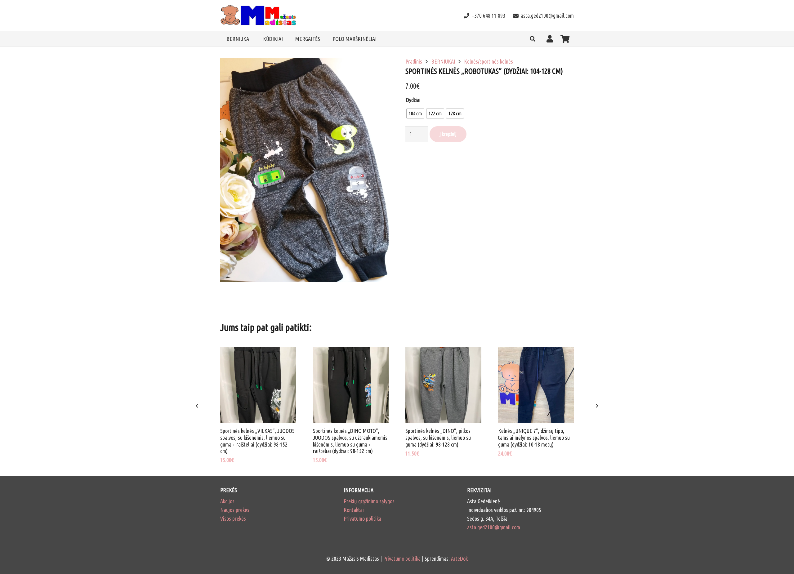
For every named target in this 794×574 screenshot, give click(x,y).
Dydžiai (413, 100)
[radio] (415, 113)
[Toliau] (596, 406)
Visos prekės (233, 518)
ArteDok (459, 558)
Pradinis (413, 61)
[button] (532, 39)
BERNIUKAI (443, 61)
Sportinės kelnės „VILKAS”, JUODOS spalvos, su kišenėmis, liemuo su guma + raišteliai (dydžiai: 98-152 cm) (257, 441)
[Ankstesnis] (197, 406)
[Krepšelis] (565, 39)
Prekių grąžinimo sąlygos (369, 501)
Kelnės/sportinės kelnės (488, 61)
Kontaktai (354, 510)
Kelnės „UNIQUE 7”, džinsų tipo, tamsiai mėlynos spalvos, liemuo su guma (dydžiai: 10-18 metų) (534, 437)
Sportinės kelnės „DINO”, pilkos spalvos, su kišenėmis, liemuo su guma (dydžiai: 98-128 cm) (438, 437)
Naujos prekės (234, 510)
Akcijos (227, 501)
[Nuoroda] (258, 15)
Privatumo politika (362, 518)
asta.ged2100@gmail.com (493, 527)
